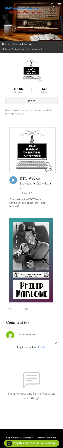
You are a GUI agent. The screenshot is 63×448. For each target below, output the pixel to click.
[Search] (52, 4)
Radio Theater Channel (17, 44)
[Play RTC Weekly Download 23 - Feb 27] (13, 180)
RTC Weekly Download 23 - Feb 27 (35, 183)
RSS (33, 100)
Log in (41, 347)
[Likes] (11, 309)
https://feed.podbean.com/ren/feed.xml (23, 49)
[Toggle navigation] (59, 5)
